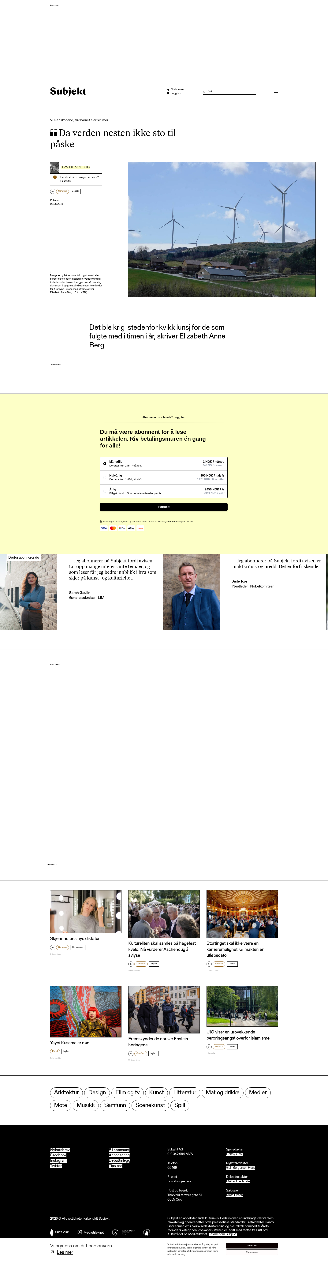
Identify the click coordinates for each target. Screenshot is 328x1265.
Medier (258, 1093)
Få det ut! (65, 181)
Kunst (55, 1051)
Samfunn (62, 191)
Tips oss (115, 1166)
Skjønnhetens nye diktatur (75, 939)
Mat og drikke (223, 1093)
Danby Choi (234, 1154)
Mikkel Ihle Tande (238, 1181)
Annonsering (119, 1155)
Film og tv (127, 1093)
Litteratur (141, 964)
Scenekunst (150, 1105)
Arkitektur (66, 1093)
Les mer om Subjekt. (223, 1234)
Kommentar (77, 947)
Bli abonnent (119, 1150)
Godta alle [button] (252, 1245)
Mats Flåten (234, 1195)
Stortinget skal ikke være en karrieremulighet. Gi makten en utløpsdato (235, 949)
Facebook (58, 1155)
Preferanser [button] (252, 1252)
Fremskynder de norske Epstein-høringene (159, 1042)
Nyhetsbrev (60, 1150)
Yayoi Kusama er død (69, 1043)
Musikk (86, 1105)
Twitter (56, 1166)
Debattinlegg (119, 1161)
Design (97, 1093)
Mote (60, 1105)
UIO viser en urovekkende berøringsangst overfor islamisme (238, 1035)
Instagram (58, 1161)
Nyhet (154, 964)
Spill (179, 1105)
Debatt (75, 191)
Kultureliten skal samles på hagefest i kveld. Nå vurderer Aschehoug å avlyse (163, 949)
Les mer (65, 1252)
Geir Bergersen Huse (240, 1168)
